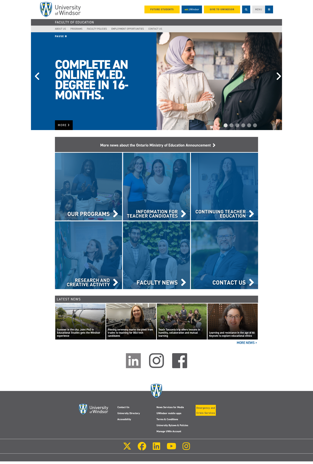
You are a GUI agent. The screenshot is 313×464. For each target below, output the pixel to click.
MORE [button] (63, 125)
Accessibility (124, 419)
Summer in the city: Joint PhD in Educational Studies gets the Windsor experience (78, 333)
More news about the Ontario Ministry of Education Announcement (156, 145)
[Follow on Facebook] (142, 448)
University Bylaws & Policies (172, 425)
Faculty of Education (74, 22)
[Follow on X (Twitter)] (127, 448)
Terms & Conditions (167, 419)
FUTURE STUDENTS (162, 9)
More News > (247, 342)
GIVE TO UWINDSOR (222, 9)
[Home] (60, 9)
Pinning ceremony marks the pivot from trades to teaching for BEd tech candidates (130, 333)
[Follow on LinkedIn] (156, 448)
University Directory (128, 413)
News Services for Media (170, 407)
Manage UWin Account (168, 431)
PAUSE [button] (60, 36)
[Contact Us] (224, 255)
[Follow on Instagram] (186, 448)
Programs (76, 28)
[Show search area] (246, 9)
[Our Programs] (88, 186)
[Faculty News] (156, 255)
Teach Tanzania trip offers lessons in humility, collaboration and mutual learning (179, 333)
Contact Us (155, 28)
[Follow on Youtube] (171, 448)
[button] (36, 81)
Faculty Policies (97, 28)
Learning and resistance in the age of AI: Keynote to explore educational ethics (232, 334)
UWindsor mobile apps (168, 413)
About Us (60, 28)
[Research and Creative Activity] (88, 255)
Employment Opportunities (127, 28)
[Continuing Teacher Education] (224, 186)
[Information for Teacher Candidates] (156, 186)
